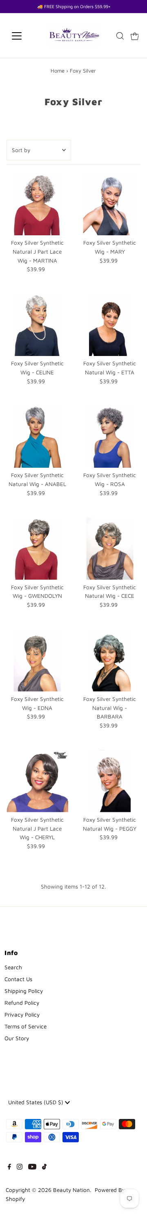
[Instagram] (19, 1167)
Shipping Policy (23, 991)
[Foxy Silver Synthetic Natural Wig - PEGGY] (109, 781)
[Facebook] (9, 1167)
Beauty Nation (71, 1190)
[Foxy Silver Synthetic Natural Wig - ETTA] (109, 325)
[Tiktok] (44, 1167)
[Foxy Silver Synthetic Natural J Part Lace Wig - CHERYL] (37, 781)
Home (58, 70)
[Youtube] (32, 1167)
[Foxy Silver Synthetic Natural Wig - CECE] (109, 548)
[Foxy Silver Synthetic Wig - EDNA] (37, 660)
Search (13, 967)
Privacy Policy (22, 1014)
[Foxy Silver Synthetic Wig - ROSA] (109, 436)
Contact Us (18, 979)
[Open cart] (135, 36)
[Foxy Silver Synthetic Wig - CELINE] (37, 325)
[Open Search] (120, 36)
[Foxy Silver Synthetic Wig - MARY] (109, 204)
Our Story (16, 1038)
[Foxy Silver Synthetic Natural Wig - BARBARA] (109, 660)
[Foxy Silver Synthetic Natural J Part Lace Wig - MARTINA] (37, 204)
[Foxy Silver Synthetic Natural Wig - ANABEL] (37, 436)
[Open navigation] (22, 36)
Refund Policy (21, 1002)
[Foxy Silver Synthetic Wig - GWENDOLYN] (37, 548)
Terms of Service (25, 1026)
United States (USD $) (36, 1102)
